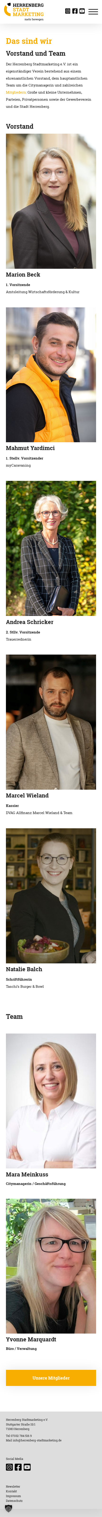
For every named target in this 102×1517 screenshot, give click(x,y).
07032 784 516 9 (21, 1436)
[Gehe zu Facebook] (75, 12)
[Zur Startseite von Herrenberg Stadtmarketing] (23, 12)
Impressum (13, 1496)
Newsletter (13, 1486)
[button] (8, 1508)
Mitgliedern (16, 92)
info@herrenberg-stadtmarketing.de (37, 1440)
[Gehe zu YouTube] (83, 12)
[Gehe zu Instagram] (68, 12)
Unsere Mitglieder (51, 1378)
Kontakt (11, 1491)
